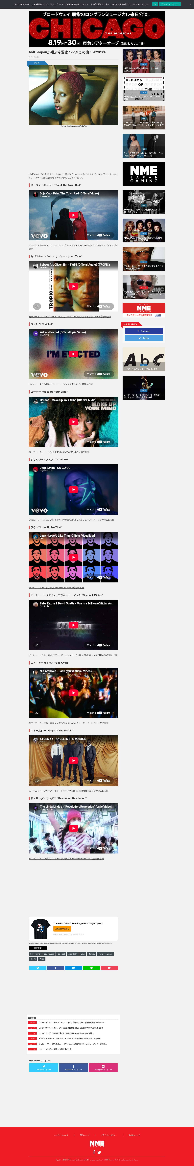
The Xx (33, 959)
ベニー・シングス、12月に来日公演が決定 (55, 1049)
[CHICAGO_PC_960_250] (97, 29)
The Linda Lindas (105, 954)
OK (155, 4)
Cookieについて (134, 1135)
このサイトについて (61, 1135)
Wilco (42, 959)
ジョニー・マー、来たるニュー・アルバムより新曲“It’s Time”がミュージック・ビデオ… (73, 1044)
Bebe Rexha (35, 954)
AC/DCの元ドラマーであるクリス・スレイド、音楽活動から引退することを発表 (69, 1038)
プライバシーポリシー (109, 1135)
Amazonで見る (62, 928)
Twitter (145, 338)
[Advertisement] (73, 150)
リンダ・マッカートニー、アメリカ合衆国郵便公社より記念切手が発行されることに (71, 1027)
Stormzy (92, 954)
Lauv (83, 954)
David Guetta (49, 954)
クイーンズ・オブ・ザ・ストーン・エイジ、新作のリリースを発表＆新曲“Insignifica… (72, 1022)
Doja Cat (61, 954)
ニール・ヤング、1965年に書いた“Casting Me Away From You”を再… (66, 1033)
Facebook (144, 330)
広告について (84, 1135)
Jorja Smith (72, 954)
